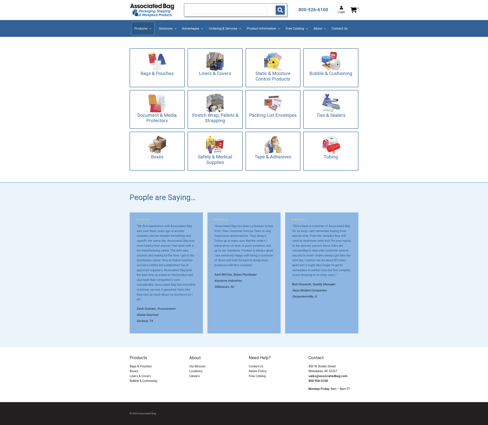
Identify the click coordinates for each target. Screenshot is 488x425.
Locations (195, 371)
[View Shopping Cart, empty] (353, 10)
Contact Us (256, 366)
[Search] (280, 10)
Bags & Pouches (141, 366)
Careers (194, 376)
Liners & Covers (140, 376)
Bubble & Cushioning (143, 381)
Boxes (134, 371)
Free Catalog (257, 376)
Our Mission (197, 366)
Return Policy (257, 371)
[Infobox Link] (157, 68)
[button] (149, 28)
